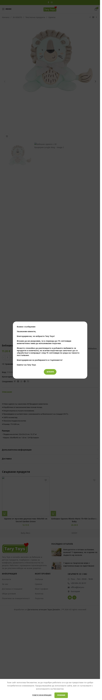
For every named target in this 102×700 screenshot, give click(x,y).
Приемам (61, 695)
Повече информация (42, 695)
